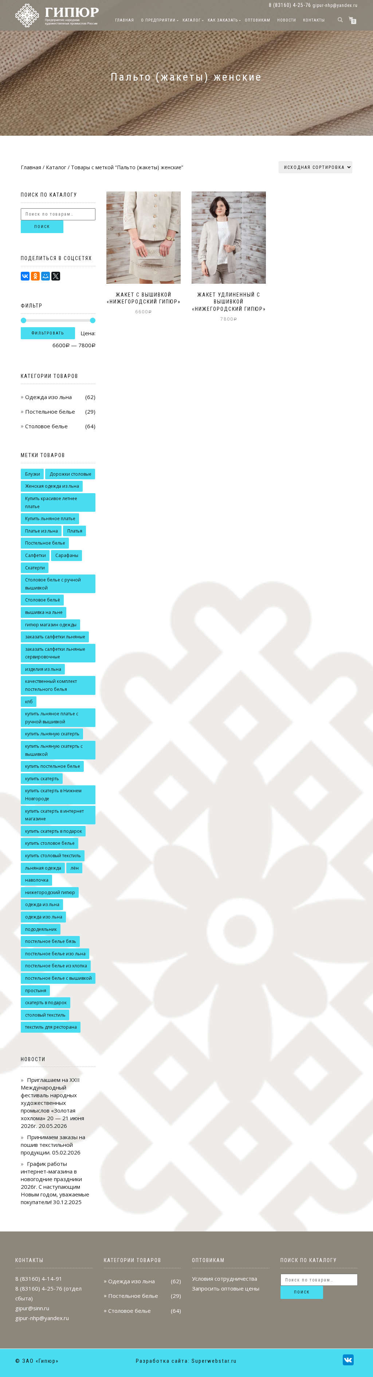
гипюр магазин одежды (50, 625)
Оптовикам (257, 20)
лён (75, 868)
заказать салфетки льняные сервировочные (55, 653)
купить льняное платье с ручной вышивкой (51, 718)
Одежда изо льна (48, 397)
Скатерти (35, 568)
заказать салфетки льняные (55, 637)
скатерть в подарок (46, 1002)
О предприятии (158, 20)
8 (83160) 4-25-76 (38, 1288)
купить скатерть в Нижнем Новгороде (53, 795)
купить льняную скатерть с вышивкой (54, 750)
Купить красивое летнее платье (51, 502)
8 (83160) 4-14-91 (38, 1278)
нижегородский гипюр (50, 892)
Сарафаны (66, 555)
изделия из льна (43, 669)
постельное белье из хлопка (56, 966)
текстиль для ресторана (51, 1027)
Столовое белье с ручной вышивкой (53, 584)
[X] (55, 276)
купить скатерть (42, 778)
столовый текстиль (45, 1015)
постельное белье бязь (50, 941)
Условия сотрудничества (224, 1278)
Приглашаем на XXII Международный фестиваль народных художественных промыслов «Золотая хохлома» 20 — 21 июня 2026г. (52, 1102)
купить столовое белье (50, 843)
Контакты (314, 20)
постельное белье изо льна (55, 954)
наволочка (36, 880)
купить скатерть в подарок (53, 831)
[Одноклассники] (35, 276)
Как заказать (223, 20)
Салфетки (35, 555)
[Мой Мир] (45, 276)
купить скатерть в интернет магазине (54, 815)
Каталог (191, 20)
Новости (286, 20)
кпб (29, 702)
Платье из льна (41, 531)
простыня (35, 990)
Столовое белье (46, 426)
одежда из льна (42, 904)
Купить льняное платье (50, 518)
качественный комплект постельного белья (51, 685)
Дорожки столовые (70, 474)
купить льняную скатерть (52, 734)
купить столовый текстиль (53, 855)
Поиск (42, 226)
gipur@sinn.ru (32, 1308)
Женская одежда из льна (52, 486)
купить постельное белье (52, 766)
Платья (74, 531)
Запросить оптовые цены (225, 1288)
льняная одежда (43, 868)
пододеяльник (41, 929)
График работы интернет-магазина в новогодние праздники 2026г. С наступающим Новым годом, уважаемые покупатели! (55, 1183)
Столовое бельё (42, 600)
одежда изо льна (43, 917)
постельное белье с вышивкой (58, 978)
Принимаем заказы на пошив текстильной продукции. (53, 1144)
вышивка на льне (44, 612)
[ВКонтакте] (25, 276)
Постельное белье (50, 411)
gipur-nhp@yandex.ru (335, 5)
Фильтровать (48, 333)
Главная (124, 20)
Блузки (32, 474)
